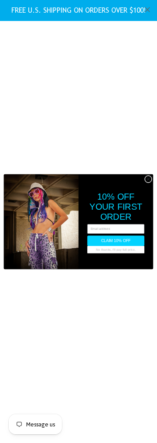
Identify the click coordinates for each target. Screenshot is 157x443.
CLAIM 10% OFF (115, 241)
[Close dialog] (148, 179)
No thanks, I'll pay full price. (116, 249)
